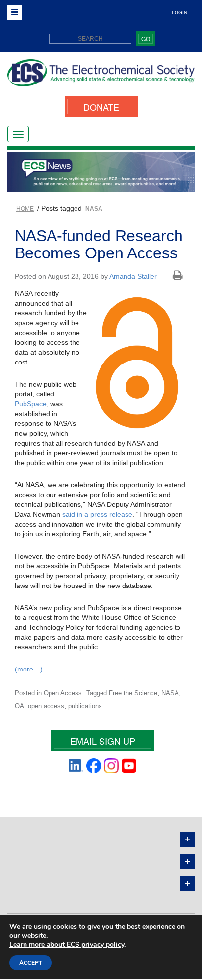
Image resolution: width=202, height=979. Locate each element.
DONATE (101, 106)
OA (19, 706)
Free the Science (133, 693)
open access (46, 706)
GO (145, 38)
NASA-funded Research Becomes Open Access (99, 244)
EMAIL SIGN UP (102, 740)
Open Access (63, 693)
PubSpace (31, 404)
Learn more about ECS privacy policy (66, 944)
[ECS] (101, 76)
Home (25, 208)
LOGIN (179, 12)
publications (85, 706)
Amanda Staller (133, 276)
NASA (170, 693)
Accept (30, 963)
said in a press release (97, 514)
